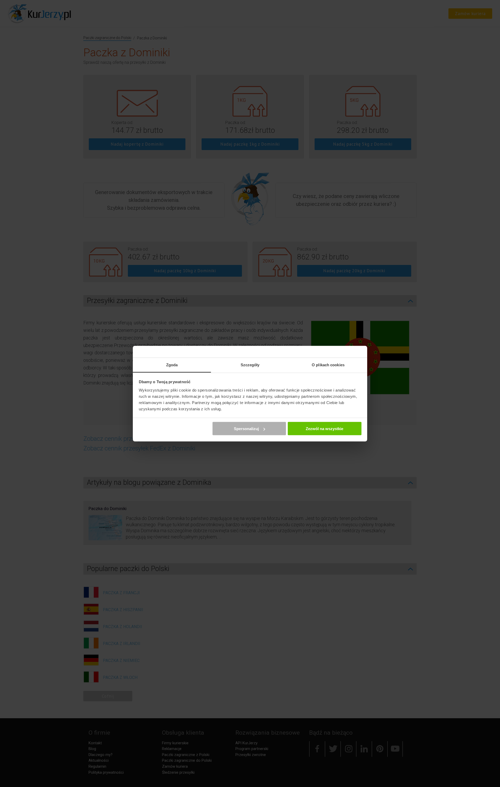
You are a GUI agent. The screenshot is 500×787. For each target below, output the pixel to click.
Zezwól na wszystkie (324, 428)
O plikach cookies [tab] (328, 364)
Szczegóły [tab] (250, 364)
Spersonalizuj (246, 428)
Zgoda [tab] (172, 364)
